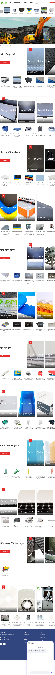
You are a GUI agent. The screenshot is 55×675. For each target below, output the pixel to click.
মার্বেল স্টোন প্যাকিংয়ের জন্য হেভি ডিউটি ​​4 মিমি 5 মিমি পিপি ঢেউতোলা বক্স (45, 414)
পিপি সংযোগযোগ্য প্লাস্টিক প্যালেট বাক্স (44, 120)
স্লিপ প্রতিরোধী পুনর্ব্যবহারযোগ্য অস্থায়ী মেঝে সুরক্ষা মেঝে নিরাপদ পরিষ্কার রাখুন (17, 331)
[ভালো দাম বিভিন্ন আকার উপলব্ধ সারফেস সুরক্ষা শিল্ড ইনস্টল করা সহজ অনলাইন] (40, 324)
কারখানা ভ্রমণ (26, 637)
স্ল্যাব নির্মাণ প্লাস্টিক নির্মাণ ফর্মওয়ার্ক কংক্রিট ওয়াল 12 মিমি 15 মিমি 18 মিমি (40, 526)
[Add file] (28, 672)
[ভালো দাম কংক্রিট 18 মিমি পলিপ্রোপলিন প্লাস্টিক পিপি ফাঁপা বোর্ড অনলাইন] (29, 373)
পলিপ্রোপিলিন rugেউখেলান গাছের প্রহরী (34, 463)
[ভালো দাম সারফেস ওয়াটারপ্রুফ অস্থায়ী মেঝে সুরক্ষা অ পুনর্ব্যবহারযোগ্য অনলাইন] (29, 324)
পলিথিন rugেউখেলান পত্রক (12, 543)
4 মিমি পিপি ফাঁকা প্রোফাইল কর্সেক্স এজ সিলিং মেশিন (8, 218)
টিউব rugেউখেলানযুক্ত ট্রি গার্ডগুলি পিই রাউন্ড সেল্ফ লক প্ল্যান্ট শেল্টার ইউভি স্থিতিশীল (40, 477)
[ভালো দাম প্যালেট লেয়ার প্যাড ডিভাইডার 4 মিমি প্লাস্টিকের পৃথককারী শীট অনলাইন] (17, 177)
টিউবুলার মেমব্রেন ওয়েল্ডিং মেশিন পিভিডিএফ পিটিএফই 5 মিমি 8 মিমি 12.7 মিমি (28, 624)
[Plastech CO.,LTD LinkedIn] (4, 644)
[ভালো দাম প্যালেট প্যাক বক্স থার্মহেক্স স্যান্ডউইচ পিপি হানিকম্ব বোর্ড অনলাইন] (5, 80)
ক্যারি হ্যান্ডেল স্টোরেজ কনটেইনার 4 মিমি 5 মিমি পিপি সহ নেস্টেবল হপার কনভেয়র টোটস (26, 414)
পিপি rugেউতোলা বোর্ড (10, 152)
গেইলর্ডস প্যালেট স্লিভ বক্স (23, 120)
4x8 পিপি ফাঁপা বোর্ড (31, 365)
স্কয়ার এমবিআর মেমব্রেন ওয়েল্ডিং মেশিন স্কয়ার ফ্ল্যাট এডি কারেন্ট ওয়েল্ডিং (5, 624)
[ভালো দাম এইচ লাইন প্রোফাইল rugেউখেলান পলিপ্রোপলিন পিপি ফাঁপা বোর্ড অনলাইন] (17, 373)
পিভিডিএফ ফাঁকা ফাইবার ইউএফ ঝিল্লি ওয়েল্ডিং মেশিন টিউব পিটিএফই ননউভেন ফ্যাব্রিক (40, 624)
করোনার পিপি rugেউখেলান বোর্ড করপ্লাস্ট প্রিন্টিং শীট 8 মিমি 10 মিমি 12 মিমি (5, 184)
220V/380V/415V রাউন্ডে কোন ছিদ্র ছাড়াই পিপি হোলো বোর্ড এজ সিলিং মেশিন (44, 218)
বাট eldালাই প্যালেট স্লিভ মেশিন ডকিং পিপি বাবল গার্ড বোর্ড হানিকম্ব (28, 282)
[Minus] (51, 643)
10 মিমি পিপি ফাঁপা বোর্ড (5, 378)
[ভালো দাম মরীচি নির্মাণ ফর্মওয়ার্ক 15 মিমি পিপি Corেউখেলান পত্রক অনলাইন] (5, 520)
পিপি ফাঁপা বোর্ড (6, 347)
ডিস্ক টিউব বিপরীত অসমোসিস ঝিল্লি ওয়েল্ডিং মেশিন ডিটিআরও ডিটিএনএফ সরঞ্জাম (17, 624)
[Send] (52, 672)
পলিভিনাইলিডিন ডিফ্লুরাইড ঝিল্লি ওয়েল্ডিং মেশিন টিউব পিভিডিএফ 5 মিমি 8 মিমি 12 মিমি (45, 609)
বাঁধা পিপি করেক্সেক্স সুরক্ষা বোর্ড (32, 169)
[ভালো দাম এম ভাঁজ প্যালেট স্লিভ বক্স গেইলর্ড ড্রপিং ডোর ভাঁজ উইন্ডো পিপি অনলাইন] (5, 128)
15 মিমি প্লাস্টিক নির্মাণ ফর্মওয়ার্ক (42, 511)
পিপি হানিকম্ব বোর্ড (7, 54)
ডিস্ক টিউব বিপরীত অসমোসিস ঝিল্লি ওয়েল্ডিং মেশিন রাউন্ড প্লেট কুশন (8, 609)
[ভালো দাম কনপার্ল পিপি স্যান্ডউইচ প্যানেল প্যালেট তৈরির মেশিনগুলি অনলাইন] (17, 275)
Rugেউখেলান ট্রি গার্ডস (10, 445)
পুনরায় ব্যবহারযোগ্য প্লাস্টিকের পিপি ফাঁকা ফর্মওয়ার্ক (7, 512)
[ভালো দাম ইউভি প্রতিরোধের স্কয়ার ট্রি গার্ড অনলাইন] (5, 471)
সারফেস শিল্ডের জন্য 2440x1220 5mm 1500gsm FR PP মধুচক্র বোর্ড (17, 86)
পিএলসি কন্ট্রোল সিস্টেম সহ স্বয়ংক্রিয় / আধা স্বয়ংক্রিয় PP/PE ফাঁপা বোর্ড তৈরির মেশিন (29, 233)
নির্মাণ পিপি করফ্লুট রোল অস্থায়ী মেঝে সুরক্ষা (26, 316)
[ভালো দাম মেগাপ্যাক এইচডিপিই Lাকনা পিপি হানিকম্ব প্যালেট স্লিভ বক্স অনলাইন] (29, 128)
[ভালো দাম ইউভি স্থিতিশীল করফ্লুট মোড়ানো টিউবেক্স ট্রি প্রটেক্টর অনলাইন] (29, 471)
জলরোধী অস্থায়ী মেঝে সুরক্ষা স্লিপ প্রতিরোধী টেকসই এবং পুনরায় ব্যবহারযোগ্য (5, 331)
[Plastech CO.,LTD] (4, 2)
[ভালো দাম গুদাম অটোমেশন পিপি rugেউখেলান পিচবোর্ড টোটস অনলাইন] (40, 422)
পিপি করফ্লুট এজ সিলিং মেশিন (23, 218)
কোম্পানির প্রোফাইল (26, 634)
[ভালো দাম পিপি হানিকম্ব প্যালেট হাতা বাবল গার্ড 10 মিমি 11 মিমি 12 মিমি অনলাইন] (40, 128)
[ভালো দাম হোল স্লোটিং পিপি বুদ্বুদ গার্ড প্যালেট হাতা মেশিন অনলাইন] (40, 275)
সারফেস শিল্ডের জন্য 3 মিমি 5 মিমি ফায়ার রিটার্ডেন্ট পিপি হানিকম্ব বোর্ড (7, 316)
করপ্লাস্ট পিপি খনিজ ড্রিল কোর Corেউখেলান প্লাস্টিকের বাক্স (8, 414)
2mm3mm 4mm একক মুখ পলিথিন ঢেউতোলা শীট (34, 561)
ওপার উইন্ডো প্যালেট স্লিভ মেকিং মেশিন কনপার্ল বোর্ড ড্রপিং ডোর (35, 267)
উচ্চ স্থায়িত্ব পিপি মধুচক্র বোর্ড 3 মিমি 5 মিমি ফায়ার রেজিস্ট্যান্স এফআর (35, 72)
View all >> (5, 62)
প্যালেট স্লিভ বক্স (42, 637)
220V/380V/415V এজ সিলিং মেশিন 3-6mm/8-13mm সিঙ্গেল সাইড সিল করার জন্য (40, 233)
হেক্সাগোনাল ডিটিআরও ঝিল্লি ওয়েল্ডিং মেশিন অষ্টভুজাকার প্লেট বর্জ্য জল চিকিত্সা (25, 609)
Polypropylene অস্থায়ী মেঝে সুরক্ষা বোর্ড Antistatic (44, 316)
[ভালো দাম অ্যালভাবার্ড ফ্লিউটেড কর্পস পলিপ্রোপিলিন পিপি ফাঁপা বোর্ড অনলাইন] (40, 373)
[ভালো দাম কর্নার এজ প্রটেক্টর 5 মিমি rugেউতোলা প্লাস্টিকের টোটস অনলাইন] (5, 422)
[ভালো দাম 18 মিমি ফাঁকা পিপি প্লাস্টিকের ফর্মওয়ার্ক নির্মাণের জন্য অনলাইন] (29, 520)
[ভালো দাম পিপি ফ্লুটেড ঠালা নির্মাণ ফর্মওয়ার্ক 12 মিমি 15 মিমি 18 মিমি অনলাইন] (17, 520)
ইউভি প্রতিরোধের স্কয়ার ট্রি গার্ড (5, 476)
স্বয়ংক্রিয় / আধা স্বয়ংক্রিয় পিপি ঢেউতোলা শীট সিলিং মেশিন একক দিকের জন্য (17, 233)
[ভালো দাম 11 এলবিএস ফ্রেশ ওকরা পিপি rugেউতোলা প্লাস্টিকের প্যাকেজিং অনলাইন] (17, 422)
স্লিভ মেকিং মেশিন (7, 250)
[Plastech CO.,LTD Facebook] (1, 644)
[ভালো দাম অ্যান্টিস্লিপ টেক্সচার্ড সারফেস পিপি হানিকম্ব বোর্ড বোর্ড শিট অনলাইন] (40, 80)
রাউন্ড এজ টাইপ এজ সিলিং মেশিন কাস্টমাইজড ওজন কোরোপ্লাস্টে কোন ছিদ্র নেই (5, 233)
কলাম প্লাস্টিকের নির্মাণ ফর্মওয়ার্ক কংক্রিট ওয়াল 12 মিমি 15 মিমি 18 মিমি (26, 512)
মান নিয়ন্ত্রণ (25, 639)
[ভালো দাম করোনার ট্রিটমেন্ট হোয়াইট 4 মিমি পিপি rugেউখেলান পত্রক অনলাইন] (29, 177)
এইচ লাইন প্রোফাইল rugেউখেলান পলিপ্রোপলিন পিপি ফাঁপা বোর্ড (17, 380)
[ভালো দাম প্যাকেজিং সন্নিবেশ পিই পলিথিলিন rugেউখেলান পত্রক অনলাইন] (5, 568)
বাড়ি (0, 45)
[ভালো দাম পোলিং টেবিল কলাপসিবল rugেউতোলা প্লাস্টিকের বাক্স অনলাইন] (29, 422)
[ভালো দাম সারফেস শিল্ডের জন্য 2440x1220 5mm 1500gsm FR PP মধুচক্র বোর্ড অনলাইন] (17, 80)
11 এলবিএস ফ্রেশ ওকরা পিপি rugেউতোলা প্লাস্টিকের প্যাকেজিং (17, 428)
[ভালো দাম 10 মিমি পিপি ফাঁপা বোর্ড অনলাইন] (5, 373)
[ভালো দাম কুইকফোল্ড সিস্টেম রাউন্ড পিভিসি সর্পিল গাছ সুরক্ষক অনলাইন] (17, 471)
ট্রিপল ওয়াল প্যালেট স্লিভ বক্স (5, 120)
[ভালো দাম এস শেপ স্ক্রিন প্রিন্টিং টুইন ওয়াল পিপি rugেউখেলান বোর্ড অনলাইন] (40, 177)
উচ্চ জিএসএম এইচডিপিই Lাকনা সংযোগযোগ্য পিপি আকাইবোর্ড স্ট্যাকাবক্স (17, 135)
